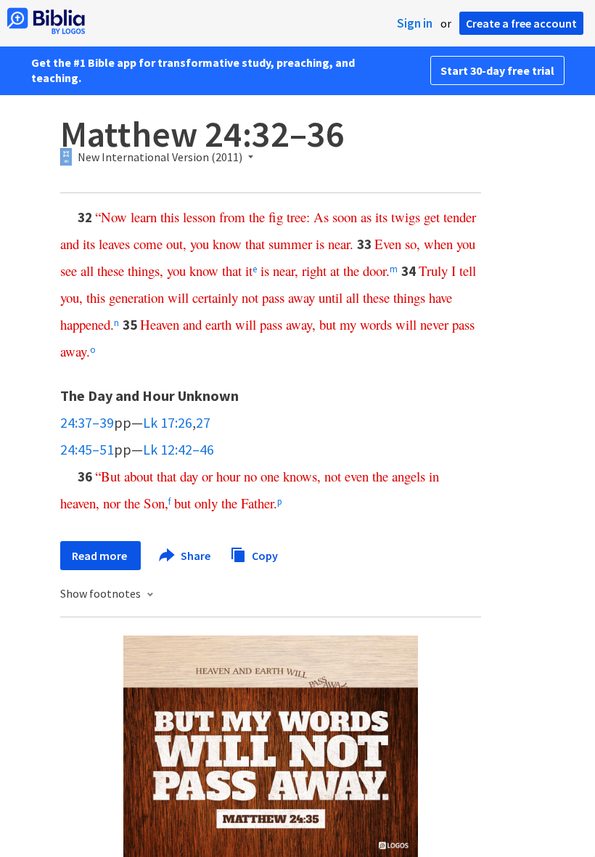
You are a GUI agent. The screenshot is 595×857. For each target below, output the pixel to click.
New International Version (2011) (160, 157)
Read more (100, 555)
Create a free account (521, 23)
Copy (264, 554)
